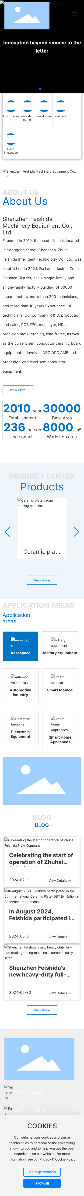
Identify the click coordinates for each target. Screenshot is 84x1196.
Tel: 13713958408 (30, 1093)
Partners (60, 116)
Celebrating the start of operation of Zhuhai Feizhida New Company (41, 862)
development (44, 117)
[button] (40, 89)
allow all (42, 1183)
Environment (11, 117)
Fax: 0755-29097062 (32, 1111)
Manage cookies (42, 1172)
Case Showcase (11, 150)
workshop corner (27, 117)
